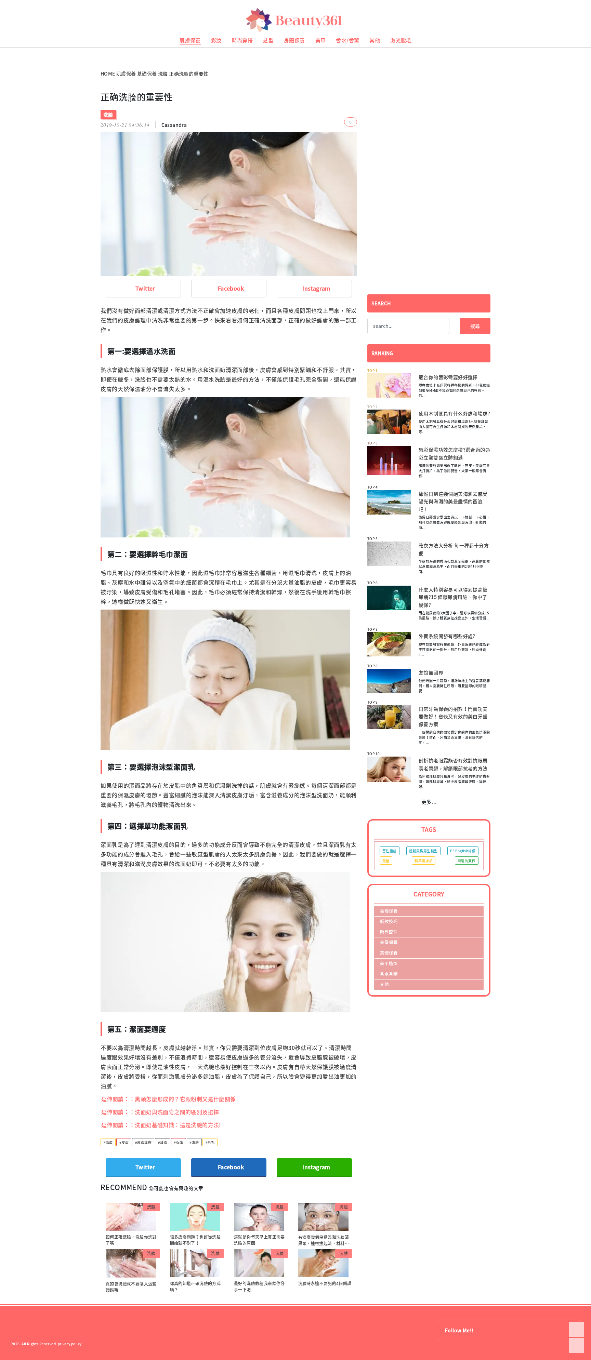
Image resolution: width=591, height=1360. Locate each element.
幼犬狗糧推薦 (10, 54)
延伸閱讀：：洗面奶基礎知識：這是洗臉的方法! (161, 1125)
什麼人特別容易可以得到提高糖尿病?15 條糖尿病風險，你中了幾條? (453, 597)
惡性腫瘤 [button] (389, 850)
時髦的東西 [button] (466, 860)
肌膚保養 (190, 40)
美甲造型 (389, 963)
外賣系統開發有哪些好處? (447, 635)
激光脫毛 (400, 40)
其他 (374, 40)
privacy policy (70, 1343)
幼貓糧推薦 (9, 49)
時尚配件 (389, 932)
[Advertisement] (428, 139)
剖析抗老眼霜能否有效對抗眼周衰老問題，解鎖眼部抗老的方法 (453, 764)
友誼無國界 (431, 672)
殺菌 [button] (386, 860)
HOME (108, 73)
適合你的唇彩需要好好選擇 (448, 377)
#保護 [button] (178, 1142)
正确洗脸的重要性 (188, 73)
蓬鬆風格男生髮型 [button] (423, 850)
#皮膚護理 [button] (143, 1142)
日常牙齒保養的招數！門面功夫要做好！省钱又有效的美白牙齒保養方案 (453, 716)
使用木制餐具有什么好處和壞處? (454, 413)
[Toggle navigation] (577, 20)
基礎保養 (147, 73)
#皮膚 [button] (124, 1142)
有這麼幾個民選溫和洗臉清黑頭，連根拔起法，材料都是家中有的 (323, 1243)
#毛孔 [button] (210, 1142)
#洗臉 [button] (194, 1142)
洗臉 (163, 73)
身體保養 (294, 40)
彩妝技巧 (389, 921)
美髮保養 (389, 942)
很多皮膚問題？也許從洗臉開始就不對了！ (195, 1240)
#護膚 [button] (162, 1142)
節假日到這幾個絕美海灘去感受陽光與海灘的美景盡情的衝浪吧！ (453, 501)
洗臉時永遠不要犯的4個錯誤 (325, 1283)
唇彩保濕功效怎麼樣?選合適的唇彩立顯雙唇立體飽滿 (454, 453)
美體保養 (389, 952)
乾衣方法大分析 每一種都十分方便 (454, 549)
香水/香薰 (347, 40)
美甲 (320, 40)
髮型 (268, 40)
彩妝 (216, 40)
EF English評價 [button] (462, 850)
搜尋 (475, 325)
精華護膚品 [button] (423, 860)
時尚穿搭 (242, 40)
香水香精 (389, 974)
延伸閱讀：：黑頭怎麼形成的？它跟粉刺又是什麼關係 (168, 1099)
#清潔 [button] (108, 1142)
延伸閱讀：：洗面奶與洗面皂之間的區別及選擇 (160, 1112)
